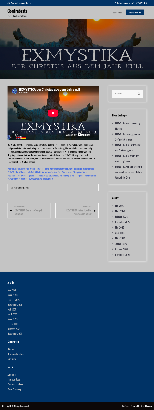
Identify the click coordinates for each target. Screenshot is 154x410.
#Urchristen (13, 178)
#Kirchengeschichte (29, 175)
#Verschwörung (35, 178)
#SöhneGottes (14, 175)
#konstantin (90, 175)
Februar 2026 (121, 216)
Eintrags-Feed (14, 379)
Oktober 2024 (121, 249)
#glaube (81, 175)
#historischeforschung (49, 175)
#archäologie (65, 175)
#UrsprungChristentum (72, 168)
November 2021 (122, 254)
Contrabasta (17, 10)
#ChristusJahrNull (26, 172)
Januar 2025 (121, 244)
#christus (12, 168)
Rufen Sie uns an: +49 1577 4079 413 (132, 3)
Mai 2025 (119, 227)
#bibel (74, 175)
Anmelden (12, 374)
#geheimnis (48, 178)
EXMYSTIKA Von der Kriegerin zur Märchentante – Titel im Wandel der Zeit (128, 172)
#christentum (56, 168)
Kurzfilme (12, 359)
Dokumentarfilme (15, 354)
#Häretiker (23, 178)
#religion (34, 168)
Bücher (11, 349)
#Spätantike (88, 168)
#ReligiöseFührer (79, 172)
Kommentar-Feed (15, 384)
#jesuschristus (22, 168)
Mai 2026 (119, 206)
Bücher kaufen (135, 12)
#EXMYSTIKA (13, 172)
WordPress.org (14, 389)
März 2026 (120, 211)
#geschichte (43, 168)
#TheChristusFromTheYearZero (48, 172)
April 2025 (120, 233)
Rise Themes (146, 406)
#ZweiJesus (67, 172)
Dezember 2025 (122, 222)
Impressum (117, 12)
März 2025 (120, 238)
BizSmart (126, 406)
